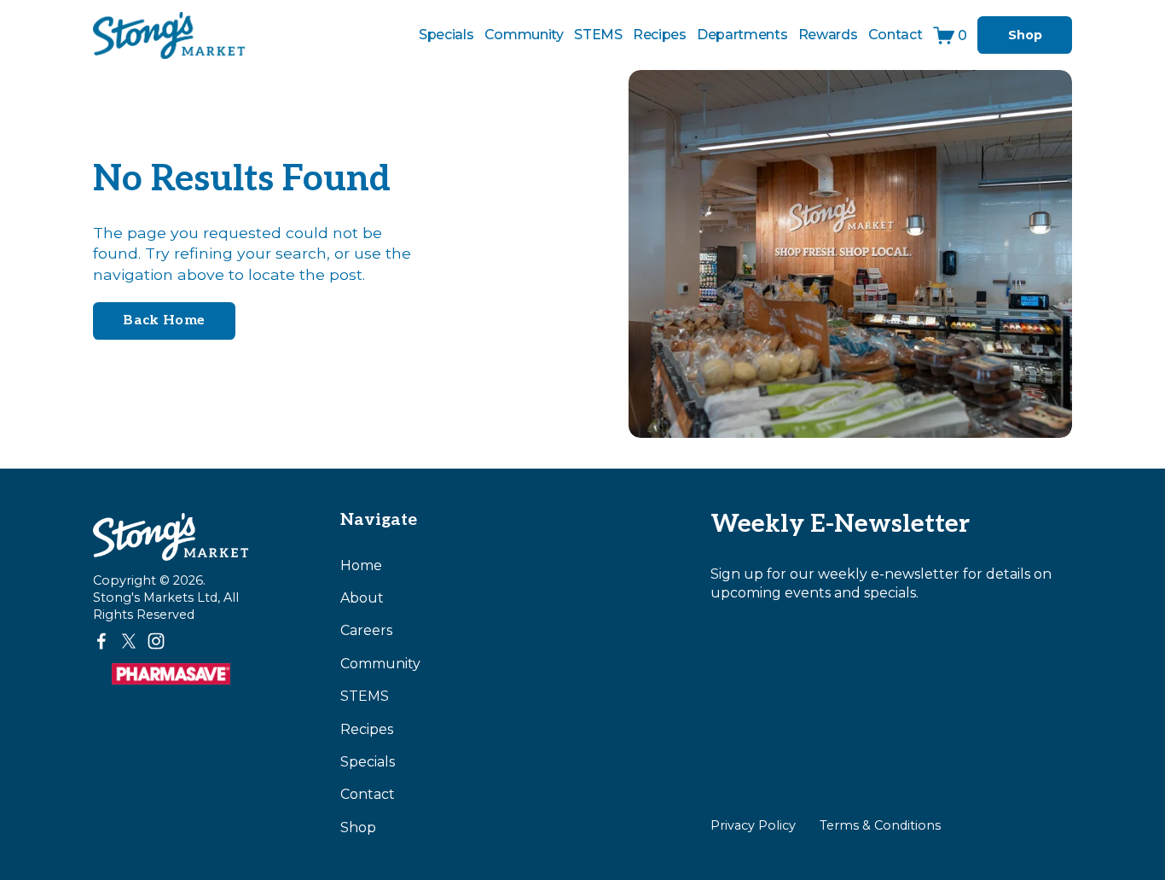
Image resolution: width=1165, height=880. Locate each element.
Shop (1025, 35)
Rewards (828, 34)
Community (524, 34)
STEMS (364, 696)
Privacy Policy (753, 825)
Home (361, 565)
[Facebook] (101, 641)
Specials (446, 34)
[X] (128, 641)
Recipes (660, 34)
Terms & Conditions (880, 825)
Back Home (164, 320)
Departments (742, 34)
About (362, 598)
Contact (895, 34)
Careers (366, 630)
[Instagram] (156, 641)
